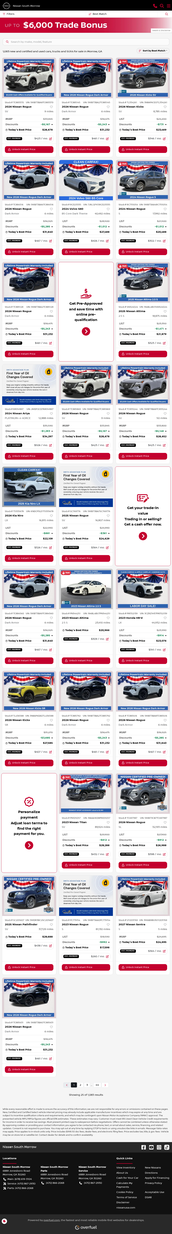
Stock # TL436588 (14, 716)
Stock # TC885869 (71, 409)
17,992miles (160, 213)
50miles (162, 418)
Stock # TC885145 (71, 102)
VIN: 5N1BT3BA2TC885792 (96, 716)
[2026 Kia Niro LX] (29, 487)
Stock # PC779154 (71, 920)
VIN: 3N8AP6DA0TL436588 (39, 716)
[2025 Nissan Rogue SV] (86, 487)
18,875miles (159, 315)
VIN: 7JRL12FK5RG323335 (96, 204)
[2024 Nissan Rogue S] (143, 180)
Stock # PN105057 (71, 818)
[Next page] (105, 1085)
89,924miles (102, 826)
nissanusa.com (125, 1207)
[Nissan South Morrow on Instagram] (158, 1147)
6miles (105, 111)
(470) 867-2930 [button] (93, 1182)
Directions (151, 1172)
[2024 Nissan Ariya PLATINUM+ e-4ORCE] (29, 384)
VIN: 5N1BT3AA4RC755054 (153, 204)
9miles (49, 111)
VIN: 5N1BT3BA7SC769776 (96, 511)
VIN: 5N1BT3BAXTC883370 (39, 102)
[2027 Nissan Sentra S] (143, 896)
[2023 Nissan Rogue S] (86, 896)
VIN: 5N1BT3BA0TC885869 (96, 409)
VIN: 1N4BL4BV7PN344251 (96, 613)
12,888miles (45, 418)
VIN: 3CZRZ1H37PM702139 (153, 613)
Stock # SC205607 (14, 920)
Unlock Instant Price (23, 149)
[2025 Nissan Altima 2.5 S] (143, 282)
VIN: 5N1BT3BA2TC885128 (39, 307)
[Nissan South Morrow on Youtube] (150, 1147)
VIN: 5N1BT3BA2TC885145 (96, 102)
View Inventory (125, 1167)
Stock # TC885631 (14, 1022)
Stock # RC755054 (128, 204)
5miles (162, 929)
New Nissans (153, 1167)
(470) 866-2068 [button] (55, 1182)
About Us (122, 1172)
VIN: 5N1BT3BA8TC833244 (153, 409)
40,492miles (102, 213)
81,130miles (103, 929)
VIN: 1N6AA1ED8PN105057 (96, 818)
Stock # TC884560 (14, 613)
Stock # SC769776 (71, 511)
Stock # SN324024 (128, 307)
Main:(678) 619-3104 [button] (19, 1179)
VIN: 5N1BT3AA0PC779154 (96, 920)
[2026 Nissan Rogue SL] (143, 793)
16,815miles (46, 520)
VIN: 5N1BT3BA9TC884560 (39, 613)
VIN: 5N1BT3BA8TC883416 (153, 716)
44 (97, 1084)
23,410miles (102, 622)
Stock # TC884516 (14, 204)
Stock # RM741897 (14, 409)
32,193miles (159, 826)
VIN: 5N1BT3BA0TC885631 (39, 1022)
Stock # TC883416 (128, 716)
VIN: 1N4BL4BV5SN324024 (153, 307)
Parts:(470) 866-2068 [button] (20, 1188)
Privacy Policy (153, 1183)
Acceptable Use (154, 1192)
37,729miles (46, 929)
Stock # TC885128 (14, 307)
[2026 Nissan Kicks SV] (143, 78)
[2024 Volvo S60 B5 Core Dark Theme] (86, 180)
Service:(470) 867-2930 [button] (21, 1183)
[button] (155, 6)
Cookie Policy (124, 1192)
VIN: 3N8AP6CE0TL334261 (153, 102)
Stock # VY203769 (128, 920)
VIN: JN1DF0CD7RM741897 (40, 409)
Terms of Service (126, 1197)
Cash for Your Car (127, 1177)
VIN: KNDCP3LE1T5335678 (39, 511)
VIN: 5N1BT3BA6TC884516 (39, 204)
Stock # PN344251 (71, 613)
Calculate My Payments (124, 1185)
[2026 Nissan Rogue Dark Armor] (86, 78)
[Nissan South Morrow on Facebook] (142, 1147)
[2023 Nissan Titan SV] (86, 793)
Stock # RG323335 (71, 204)
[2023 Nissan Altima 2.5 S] (86, 589)
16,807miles (102, 520)
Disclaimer (123, 1202)
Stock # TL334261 (128, 102)
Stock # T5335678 (14, 511)
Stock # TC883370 (14, 102)
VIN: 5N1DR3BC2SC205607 (39, 920)
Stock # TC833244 (128, 409)
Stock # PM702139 (128, 613)
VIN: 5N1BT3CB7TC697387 (153, 818)
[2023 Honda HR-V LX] (143, 589)
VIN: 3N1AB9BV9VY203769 (153, 920)
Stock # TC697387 (128, 818)
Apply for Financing (157, 1177)
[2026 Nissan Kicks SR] (29, 691)
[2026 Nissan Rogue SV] (29, 78)
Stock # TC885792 (71, 716)
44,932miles (159, 622)
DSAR (148, 1197)
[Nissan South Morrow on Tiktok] (165, 1147)
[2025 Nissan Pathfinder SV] (29, 896)
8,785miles (160, 111)
